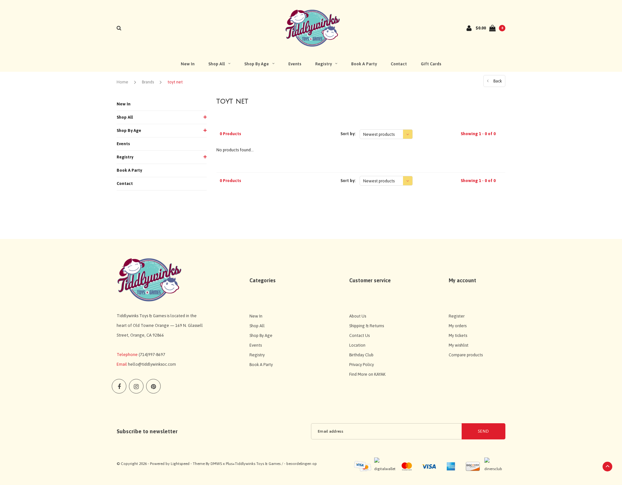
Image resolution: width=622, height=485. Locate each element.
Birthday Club (361, 354)
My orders (457, 325)
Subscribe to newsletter (147, 431)
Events (294, 63)
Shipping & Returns (366, 325)
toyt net (175, 82)
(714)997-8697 (152, 354)
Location (357, 345)
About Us (357, 316)
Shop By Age (256, 63)
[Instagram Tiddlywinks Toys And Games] (136, 386)
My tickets (458, 335)
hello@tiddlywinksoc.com (152, 364)
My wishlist (458, 345)
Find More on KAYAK (367, 374)
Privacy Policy (361, 364)
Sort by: (347, 133)
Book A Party (364, 63)
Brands (148, 82)
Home (122, 82)
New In (187, 63)
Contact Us (359, 335)
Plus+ (230, 463)
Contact (399, 63)
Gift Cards (431, 63)
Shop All (216, 63)
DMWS (216, 463)
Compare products (466, 354)
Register (457, 316)
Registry (323, 63)
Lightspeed (180, 463)
